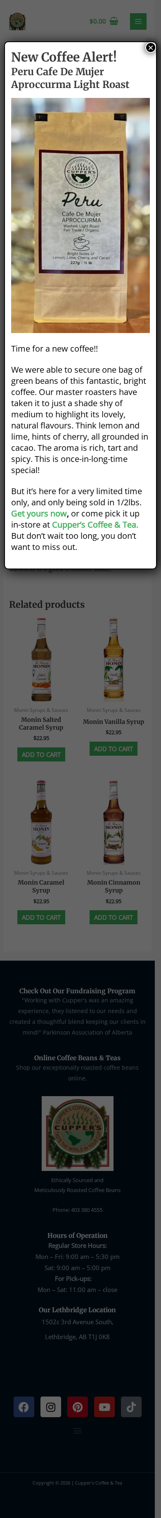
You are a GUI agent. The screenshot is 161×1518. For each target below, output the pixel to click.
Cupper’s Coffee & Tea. (95, 524)
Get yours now (39, 513)
